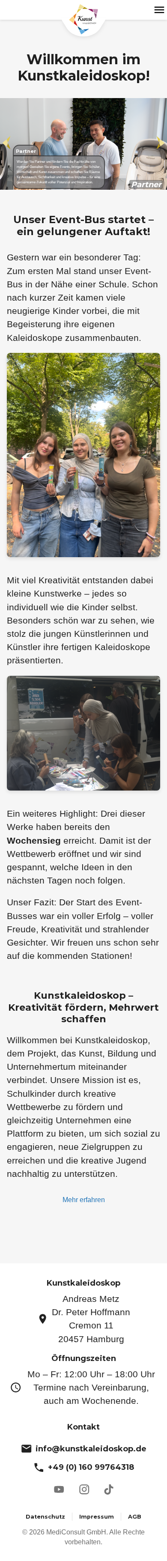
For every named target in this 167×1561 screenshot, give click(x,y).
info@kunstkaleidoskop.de (91, 1449)
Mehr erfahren (84, 1199)
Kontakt (83, 1427)
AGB (134, 1516)
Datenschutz (45, 1516)
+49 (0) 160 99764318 (91, 1467)
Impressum (96, 1516)
